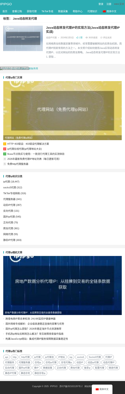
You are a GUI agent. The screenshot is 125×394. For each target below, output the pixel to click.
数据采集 (63, 11)
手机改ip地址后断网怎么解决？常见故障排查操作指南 (34, 333)
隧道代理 (113, 367)
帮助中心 (78, 11)
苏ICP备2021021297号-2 (71, 386)
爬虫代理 (8, 228)
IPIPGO (6, 4)
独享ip (87, 367)
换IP (36, 367)
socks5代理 (9, 187)
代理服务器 (9, 199)
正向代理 (8, 222)
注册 (108, 4)
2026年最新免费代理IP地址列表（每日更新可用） (34, 159)
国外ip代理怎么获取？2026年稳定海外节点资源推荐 (33, 328)
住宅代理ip (66, 362)
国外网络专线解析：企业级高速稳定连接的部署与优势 (35, 323)
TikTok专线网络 (11, 193)
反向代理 (8, 210)
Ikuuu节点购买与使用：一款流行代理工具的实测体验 (35, 153)
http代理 (25, 357)
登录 (100, 4)
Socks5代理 (95, 357)
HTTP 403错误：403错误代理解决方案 (28, 143)
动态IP (79, 362)
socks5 (80, 357)
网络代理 (8, 234)
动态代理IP (108, 362)
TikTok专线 (47, 11)
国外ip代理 (9, 216)
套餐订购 (17, 11)
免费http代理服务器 (17, 164)
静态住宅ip (40, 373)
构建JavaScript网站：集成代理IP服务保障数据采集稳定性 (37, 338)
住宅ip (38, 362)
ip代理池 (49, 357)
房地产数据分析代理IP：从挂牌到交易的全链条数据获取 (33, 312)
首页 (4, 11)
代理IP (108, 357)
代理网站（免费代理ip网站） (19, 137)
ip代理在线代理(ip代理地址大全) (24, 148)
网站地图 (88, 386)
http (15, 357)
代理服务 (9, 362)
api (6, 357)
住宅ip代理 (51, 362)
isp (70, 357)
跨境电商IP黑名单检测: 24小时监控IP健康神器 (31, 318)
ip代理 (6, 181)
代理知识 (92, 11)
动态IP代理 (51, 37)
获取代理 (32, 11)
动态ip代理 (93, 362)
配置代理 (99, 367)
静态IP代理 (9, 240)
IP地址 (61, 357)
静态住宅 (25, 373)
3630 (92, 37)
